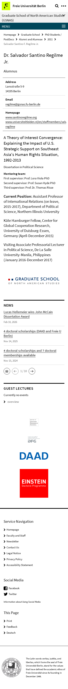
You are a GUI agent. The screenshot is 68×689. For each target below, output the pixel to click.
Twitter (13, 594)
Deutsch (11, 632)
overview (13, 402)
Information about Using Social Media (22, 601)
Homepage (10, 34)
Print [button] (9, 621)
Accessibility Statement (20, 565)
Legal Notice (14, 553)
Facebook (14, 588)
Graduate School (30, 34)
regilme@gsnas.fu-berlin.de (22, 104)
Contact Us (13, 547)
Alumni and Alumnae (30, 39)
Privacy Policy (14, 559)
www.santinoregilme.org (21, 117)
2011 (50, 39)
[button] (7, 371)
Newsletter (13, 541)
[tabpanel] (34, 165)
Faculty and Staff (16, 535)
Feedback (12, 626)
